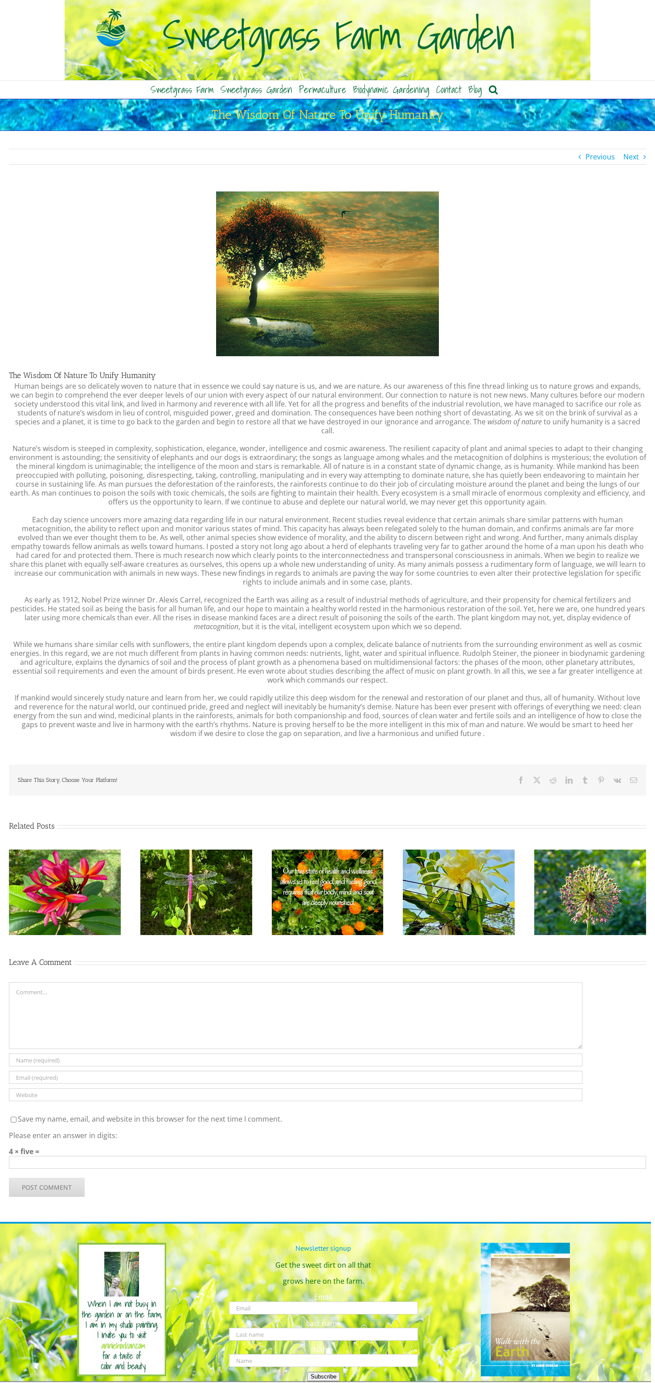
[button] (493, 89)
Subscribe (323, 1376)
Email (323, 1297)
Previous (600, 157)
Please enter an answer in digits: (63, 1135)
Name (323, 1349)
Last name (323, 1323)
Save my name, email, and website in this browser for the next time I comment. (150, 1119)
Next (631, 157)
